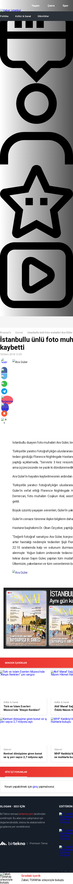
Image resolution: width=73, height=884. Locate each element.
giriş (35, 786)
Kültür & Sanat (23, 16)
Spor (65, 5)
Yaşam (36, 5)
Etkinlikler (43, 16)
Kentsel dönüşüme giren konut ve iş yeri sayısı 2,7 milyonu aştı (23, 755)
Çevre (51, 5)
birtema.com (26, 813)
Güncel (19, 332)
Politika (4, 16)
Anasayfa (5, 332)
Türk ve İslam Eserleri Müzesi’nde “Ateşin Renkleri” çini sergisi (22, 708)
